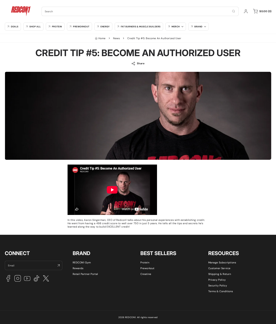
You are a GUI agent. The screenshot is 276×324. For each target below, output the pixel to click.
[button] (175, 27)
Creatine (145, 274)
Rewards (78, 268)
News (116, 38)
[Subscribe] (58, 265)
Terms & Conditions (220, 291)
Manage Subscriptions (222, 262)
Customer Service (219, 268)
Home (102, 38)
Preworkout (147, 268)
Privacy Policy (217, 279)
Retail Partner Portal (85, 274)
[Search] (233, 11)
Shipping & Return (219, 274)
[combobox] (140, 11)
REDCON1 (130, 317)
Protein (144, 262)
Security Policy (217, 285)
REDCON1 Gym (82, 262)
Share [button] (141, 63)
